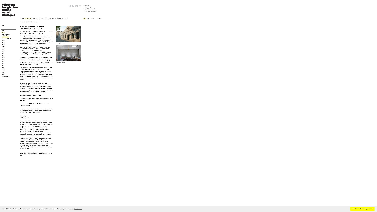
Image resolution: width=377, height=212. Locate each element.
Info (32, 18)
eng (88, 18)
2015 (3, 55)
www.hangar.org (25, 117)
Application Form (25, 105)
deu (85, 18)
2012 (3, 61)
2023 (3, 40)
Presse (54, 18)
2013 (3, 59)
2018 (3, 50)
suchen (93, 18)
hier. (40, 95)
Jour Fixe (4, 35)
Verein (41, 18)
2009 (3, 67)
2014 (3, 57)
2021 (3, 44)
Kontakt (66, 18)
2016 (3, 53)
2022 (3, 42)
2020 (3, 46)
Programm (28, 18)
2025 (3, 30)
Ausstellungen (6, 34)
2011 (3, 63)
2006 (3, 73)
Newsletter (60, 18)
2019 (3, 48)
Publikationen (47, 18)
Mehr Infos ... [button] (78, 209)
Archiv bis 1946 (6, 76)
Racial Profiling (6, 38)
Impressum (98, 18)
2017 (3, 52)
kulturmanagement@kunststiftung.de (30, 112)
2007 (3, 71)
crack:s (36, 18)
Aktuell (22, 18)
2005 (3, 75)
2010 (3, 65)
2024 (3, 32)
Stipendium (5, 37)
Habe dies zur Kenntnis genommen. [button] (362, 209)
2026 (3, 25)
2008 (3, 69)
